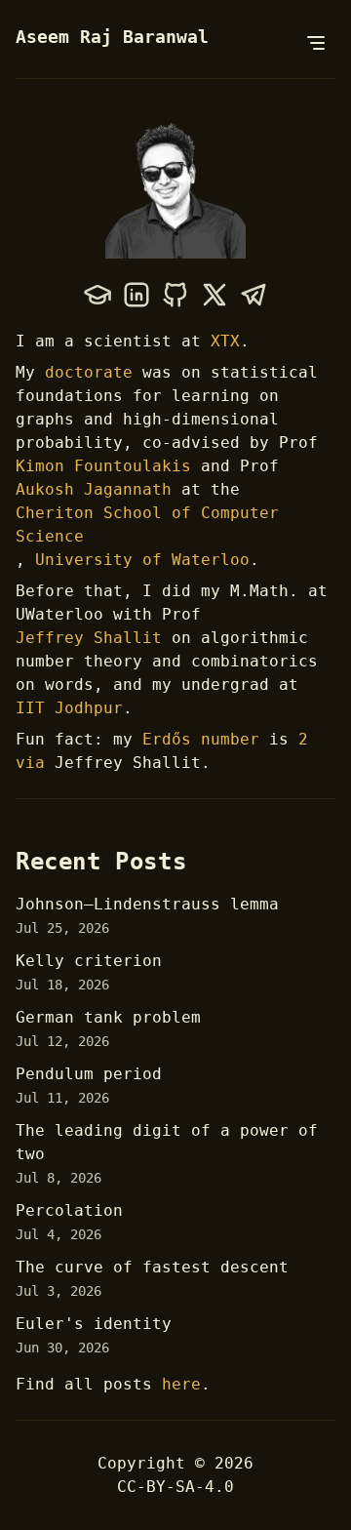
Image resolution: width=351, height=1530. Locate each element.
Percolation (69, 1210)
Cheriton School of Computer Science (147, 524)
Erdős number (200, 739)
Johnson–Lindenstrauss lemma (147, 904)
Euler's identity (94, 1323)
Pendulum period (89, 1074)
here (181, 1384)
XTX (225, 341)
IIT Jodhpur (69, 708)
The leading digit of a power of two (167, 1142)
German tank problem (108, 1017)
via (30, 762)
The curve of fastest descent (152, 1267)
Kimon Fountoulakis (103, 466)
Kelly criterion (89, 960)
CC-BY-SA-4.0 (175, 1486)
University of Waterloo (142, 559)
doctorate (89, 372)
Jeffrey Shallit (89, 637)
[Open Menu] (315, 42)
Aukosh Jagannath (94, 489)
